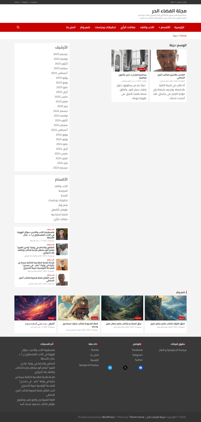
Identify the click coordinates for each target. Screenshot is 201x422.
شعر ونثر (85, 27)
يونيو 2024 (62, 139)
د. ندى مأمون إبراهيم (129, 80)
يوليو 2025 (62, 77)
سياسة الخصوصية (89, 364)
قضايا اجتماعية (59, 214)
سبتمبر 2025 (61, 68)
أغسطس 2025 (59, 72)
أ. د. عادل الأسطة (36, 240)
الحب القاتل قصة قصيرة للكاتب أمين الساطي (36, 279)
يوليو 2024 (62, 134)
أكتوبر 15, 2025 (179, 80)
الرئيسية (179, 27)
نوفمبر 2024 (61, 115)
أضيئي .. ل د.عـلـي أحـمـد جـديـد (40, 324)
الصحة (64, 195)
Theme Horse (136, 416)
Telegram (25, 2)
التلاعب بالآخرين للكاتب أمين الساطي (171, 76)
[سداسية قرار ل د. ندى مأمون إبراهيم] (129, 61)
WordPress (108, 416)
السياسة (63, 190)
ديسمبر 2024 (60, 110)
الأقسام (165, 27)
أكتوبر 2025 (61, 63)
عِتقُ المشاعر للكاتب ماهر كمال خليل (123, 324)
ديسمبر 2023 (60, 167)
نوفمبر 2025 (61, 58)
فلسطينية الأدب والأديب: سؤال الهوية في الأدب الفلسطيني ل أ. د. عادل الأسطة (35, 235)
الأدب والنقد (147, 27)
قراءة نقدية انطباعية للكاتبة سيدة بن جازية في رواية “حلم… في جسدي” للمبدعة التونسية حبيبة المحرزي (36, 265)
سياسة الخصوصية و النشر (173, 349)
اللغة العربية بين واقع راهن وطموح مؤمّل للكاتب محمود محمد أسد (36, 401)
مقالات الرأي (127, 27)
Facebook (34, 2)
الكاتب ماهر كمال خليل (164, 326)
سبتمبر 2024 (61, 125)
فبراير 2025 (62, 101)
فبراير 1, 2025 (141, 80)
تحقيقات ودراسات (105, 27)
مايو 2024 (62, 143)
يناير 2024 (62, 162)
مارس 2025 (61, 96)
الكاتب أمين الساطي (166, 80)
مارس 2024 (61, 153)
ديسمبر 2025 (60, 54)
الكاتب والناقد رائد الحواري (33, 255)
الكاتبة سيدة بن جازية (35, 271)
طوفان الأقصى (59, 209)
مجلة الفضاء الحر (169, 10)
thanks (95, 349)
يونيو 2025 (62, 82)
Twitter (16, 2)
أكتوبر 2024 (61, 120)
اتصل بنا (70, 27)
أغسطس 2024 (59, 129)
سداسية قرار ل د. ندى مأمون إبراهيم (132, 76)
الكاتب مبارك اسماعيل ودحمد (75, 329)
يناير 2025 (62, 106)
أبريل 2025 (62, 91)
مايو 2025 (62, 87)
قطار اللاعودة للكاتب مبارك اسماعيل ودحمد (80, 325)
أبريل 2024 (62, 148)
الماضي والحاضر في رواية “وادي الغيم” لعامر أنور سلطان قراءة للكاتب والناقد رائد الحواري (35, 250)
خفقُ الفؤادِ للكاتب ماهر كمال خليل (167, 324)
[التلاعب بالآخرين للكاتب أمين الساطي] (168, 61)
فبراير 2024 (62, 158)
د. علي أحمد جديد (36, 326)
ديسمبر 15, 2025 (48, 240)
